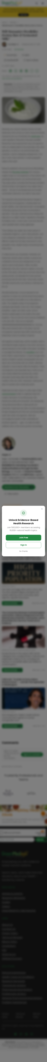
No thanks (23, 551)
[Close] (42, 509)
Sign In (23, 545)
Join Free (23, 537)
